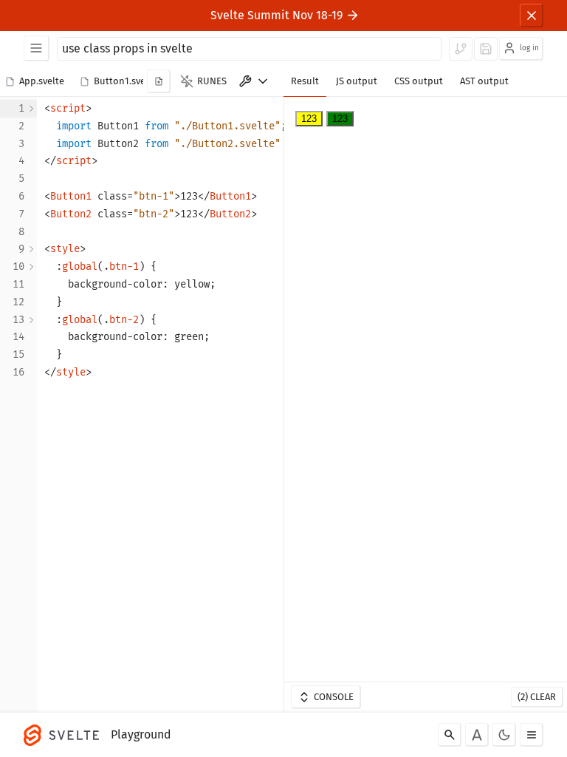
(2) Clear (537, 696)
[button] (37, 82)
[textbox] (165, 405)
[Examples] (36, 48)
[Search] (449, 735)
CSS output (418, 80)
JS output (356, 80)
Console (334, 696)
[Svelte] (65, 735)
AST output (484, 80)
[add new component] (159, 81)
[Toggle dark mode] (504, 735)
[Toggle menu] (531, 735)
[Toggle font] (477, 735)
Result (305, 80)
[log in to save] (486, 49)
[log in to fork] (460, 49)
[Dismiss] (531, 15)
